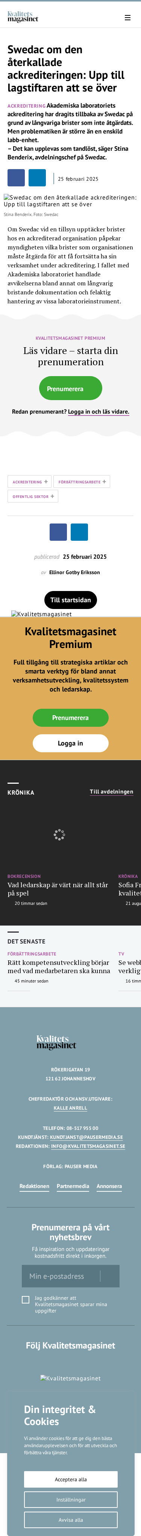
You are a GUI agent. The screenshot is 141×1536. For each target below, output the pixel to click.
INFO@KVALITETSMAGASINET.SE (88, 1146)
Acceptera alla (71, 1479)
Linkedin (70, 1360)
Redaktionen (34, 1186)
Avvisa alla (71, 1519)
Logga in (70, 743)
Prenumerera (65, 388)
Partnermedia (73, 1186)
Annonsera (109, 1186)
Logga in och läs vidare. (98, 411)
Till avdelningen (111, 791)
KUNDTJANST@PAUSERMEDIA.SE (86, 1137)
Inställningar (71, 1499)
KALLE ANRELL (70, 1108)
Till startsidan (70, 600)
